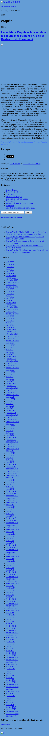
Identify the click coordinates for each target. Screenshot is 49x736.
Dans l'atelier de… (13, 192)
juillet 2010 (10, 696)
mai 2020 (9, 431)
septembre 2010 (12, 691)
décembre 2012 (12, 630)
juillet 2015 (10, 561)
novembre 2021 (12, 390)
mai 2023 (9, 350)
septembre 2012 (12, 637)
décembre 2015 (12, 550)
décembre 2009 (12, 711)
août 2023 (10, 343)
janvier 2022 (11, 386)
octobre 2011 (11, 662)
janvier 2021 (11, 413)
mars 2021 (10, 408)
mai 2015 (9, 565)
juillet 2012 (10, 642)
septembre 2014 (12, 583)
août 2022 (10, 370)
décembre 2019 (12, 442)
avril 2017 (10, 514)
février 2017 (11, 518)
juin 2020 (10, 428)
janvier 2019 (11, 466)
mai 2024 (9, 323)
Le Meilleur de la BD (9, 6)
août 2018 (10, 478)
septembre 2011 (12, 664)
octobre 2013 (11, 608)
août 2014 (10, 586)
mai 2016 (9, 538)
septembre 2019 (12, 448)
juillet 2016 (10, 534)
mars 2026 (10, 273)
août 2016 (10, 532)
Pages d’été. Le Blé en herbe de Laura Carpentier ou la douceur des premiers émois (27, 251)
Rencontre (10, 206)
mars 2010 (10, 705)
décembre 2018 (12, 469)
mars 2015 (10, 570)
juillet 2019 (10, 453)
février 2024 (11, 329)
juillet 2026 (10, 264)
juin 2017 (10, 509)
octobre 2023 (11, 338)
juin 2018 (10, 482)
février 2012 (11, 653)
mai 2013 (9, 619)
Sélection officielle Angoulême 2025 (20, 208)
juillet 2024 (10, 318)
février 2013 (11, 626)
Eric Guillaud (15, 163)
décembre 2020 (12, 415)
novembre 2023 (12, 336)
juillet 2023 (10, 345)
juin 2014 (10, 590)
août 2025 (10, 289)
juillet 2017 (10, 507)
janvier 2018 (11, 493)
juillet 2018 (10, 480)
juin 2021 (10, 401)
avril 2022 (10, 379)
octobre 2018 (11, 473)
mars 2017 (10, 516)
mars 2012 (10, 651)
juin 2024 (10, 320)
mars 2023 (10, 354)
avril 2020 (10, 433)
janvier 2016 (11, 547)
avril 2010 (10, 702)
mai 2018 (9, 484)
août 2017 (10, 505)
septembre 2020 (12, 422)
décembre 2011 (12, 657)
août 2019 (10, 451)
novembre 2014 (12, 579)
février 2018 (11, 491)
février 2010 (11, 707)
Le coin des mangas (14, 197)
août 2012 (10, 639)
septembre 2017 (12, 502)
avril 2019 (10, 460)
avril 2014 (10, 594)
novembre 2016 (12, 525)
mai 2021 (9, 404)
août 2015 (10, 559)
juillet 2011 (10, 669)
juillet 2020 (10, 426)
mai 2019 (9, 457)
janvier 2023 (11, 359)
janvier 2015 (11, 574)
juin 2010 (10, 698)
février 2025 (11, 302)
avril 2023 (10, 352)
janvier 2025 (11, 305)
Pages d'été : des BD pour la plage (19, 203)
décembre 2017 (12, 496)
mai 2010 (9, 700)
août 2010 (10, 693)
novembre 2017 (12, 498)
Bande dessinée (12, 190)
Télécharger (5, 724)
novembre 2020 (12, 417)
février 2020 (11, 437)
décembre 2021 (12, 388)
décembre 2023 (12, 334)
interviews (10, 194)
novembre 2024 (12, 309)
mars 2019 (10, 462)
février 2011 (11, 680)
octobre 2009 (11, 716)
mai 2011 (9, 673)
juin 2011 (9, 671)
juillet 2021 (10, 399)
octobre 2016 (11, 527)
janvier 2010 (11, 709)
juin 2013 (10, 617)
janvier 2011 (11, 682)
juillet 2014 (10, 588)
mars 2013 (10, 624)
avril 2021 (10, 406)
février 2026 (11, 276)
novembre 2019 (12, 444)
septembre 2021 (12, 395)
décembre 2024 (12, 307)
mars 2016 (10, 543)
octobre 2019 (11, 446)
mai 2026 (9, 269)
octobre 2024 (11, 311)
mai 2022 (9, 377)
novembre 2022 (12, 363)
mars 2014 (10, 597)
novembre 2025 (12, 282)
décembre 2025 (12, 280)
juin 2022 (10, 374)
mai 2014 (9, 592)
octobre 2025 (11, 285)
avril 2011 (10, 675)
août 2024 (10, 316)
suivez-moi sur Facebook (11, 217)
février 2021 (11, 410)
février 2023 (11, 356)
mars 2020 (10, 435)
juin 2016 (10, 536)
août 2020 (10, 424)
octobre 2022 (11, 365)
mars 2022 (10, 381)
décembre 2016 (12, 523)
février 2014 (11, 599)
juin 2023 (10, 347)
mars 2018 (10, 489)
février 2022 (11, 383)
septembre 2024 (12, 314)
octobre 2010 (11, 689)
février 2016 (11, 545)
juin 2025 (10, 294)
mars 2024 (10, 327)
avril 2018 (10, 487)
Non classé (10, 201)
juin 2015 (10, 563)
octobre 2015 (11, 554)
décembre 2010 (12, 684)
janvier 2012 (11, 655)
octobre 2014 (11, 581)
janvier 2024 (11, 332)
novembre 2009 (12, 714)
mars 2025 (10, 300)
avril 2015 (10, 568)
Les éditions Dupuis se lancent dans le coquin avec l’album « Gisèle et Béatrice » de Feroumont (23, 36)
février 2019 (11, 464)
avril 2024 (10, 325)
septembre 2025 (12, 287)
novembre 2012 (12, 633)
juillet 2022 (10, 372)
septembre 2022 (12, 368)
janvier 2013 (11, 628)
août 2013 (10, 612)
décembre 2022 (12, 361)
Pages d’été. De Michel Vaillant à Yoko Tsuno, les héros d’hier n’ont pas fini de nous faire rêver (26, 233)
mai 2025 (9, 296)
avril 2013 (10, 621)
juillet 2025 (10, 291)
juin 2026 (10, 267)
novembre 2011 (12, 660)
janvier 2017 (11, 520)
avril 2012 (10, 648)
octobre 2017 (11, 500)
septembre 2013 (12, 610)
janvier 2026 (11, 278)
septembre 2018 (12, 475)
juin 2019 (10, 455)
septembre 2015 (12, 556)
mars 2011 (10, 678)
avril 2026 (10, 271)
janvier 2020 (11, 440)
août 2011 (10, 666)
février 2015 (11, 572)
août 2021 (10, 397)
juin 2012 (10, 644)
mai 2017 (9, 511)
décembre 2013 (12, 603)
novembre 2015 (12, 552)
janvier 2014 (11, 601)
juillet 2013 (10, 615)
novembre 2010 (12, 687)
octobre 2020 (11, 419)
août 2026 (10, 262)
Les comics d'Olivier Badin (17, 199)
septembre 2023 (12, 341)
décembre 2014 (12, 577)
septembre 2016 (12, 529)
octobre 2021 (11, 392)
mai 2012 (9, 646)
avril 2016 (10, 541)
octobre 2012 (11, 635)
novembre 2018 (12, 471)
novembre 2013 (12, 606)
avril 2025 (10, 298)
